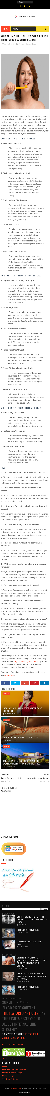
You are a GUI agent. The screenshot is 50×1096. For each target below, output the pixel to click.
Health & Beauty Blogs (12, 1073)
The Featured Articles (20, 1013)
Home (5, 28)
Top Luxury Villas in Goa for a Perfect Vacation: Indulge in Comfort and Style (21, 762)
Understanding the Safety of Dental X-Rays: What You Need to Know (32, 919)
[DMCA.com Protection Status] (13, 1056)
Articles (21, 44)
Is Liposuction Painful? (28, 929)
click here (19, 1037)
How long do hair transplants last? (20, 737)
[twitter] (29, 6)
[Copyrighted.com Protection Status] (35, 1056)
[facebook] (20, 6)
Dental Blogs (8, 1076)
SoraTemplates (16, 1088)
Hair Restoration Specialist (14, 1069)
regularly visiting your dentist (26, 661)
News (34, 44)
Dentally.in (9, 675)
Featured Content (25, 1092)
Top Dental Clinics (10, 1079)
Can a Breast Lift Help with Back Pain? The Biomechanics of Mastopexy (32, 976)
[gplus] (25, 6)
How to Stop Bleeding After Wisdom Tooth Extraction (23, 709)
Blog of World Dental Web (13, 1044)
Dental (28, 44)
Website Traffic (8, 1058)
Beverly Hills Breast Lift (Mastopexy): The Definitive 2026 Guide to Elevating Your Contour (32, 961)
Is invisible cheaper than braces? (29, 943)
